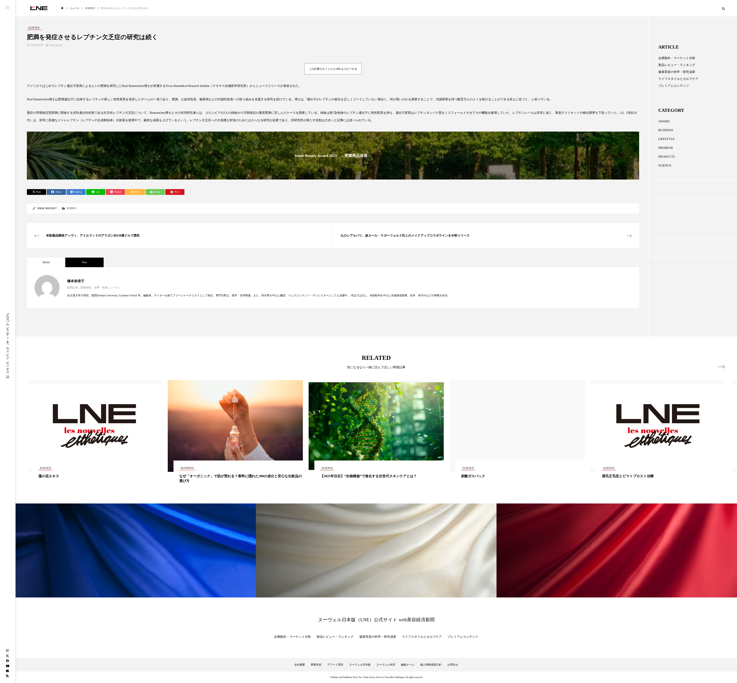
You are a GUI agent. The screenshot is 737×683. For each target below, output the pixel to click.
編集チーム (407, 664)
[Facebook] (7, 660)
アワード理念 (335, 664)
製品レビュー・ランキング (676, 65)
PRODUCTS (666, 156)
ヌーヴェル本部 (385, 664)
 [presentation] (721, 366)
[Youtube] (7, 665)
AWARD (664, 121)
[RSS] (7, 675)
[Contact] (7, 670)
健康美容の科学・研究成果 (676, 71)
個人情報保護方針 (431, 664)
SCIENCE (71, 208)
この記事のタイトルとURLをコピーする (333, 68)
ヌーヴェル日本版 (360, 664)
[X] (7, 655)
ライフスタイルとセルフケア (678, 78)
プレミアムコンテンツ (673, 85)
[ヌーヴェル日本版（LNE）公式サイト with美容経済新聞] (39, 8)
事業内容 (316, 664)
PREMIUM (665, 147)
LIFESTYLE (666, 139)
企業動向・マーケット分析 (676, 58)
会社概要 (299, 664)
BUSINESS (665, 130)
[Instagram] (7, 650)
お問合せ (452, 664)
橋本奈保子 (51, 208)
